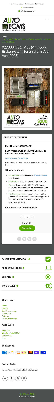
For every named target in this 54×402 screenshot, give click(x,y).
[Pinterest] (17, 378)
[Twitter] (5, 378)
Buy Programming (9, 311)
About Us (20, 4)
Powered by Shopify (27, 397)
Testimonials (39, 4)
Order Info (6, 313)
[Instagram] (24, 378)
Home (12, 4)
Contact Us (29, 4)
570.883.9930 (28, 8)
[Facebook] (11, 378)
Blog (4, 338)
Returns (5, 316)
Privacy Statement (9, 319)
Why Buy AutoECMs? (11, 333)
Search (5, 308)
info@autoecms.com (28, 11)
